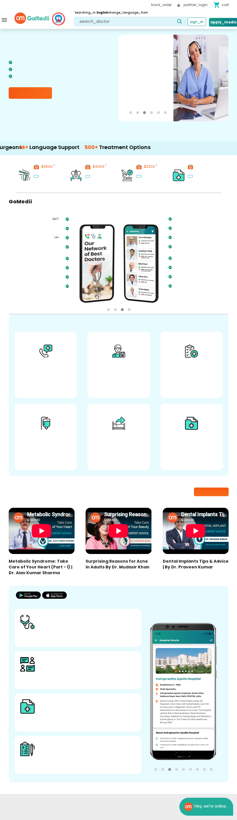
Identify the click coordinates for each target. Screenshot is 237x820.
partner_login (195, 4)
